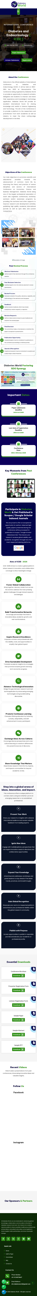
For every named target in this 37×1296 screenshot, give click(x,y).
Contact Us (9, 1263)
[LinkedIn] (13, 1239)
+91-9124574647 (16, 1277)
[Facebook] (3, 1239)
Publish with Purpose (18, 930)
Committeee (9, 1257)
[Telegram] (24, 1239)
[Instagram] (18, 1239)
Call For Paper (9, 1254)
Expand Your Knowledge (18, 872)
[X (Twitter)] (8, 1239)
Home (7, 1250)
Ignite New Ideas (19, 843)
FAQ (7, 1260)
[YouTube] (29, 1239)
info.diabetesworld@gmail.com (20, 1284)
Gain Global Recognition (18, 901)
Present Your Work (18, 814)
